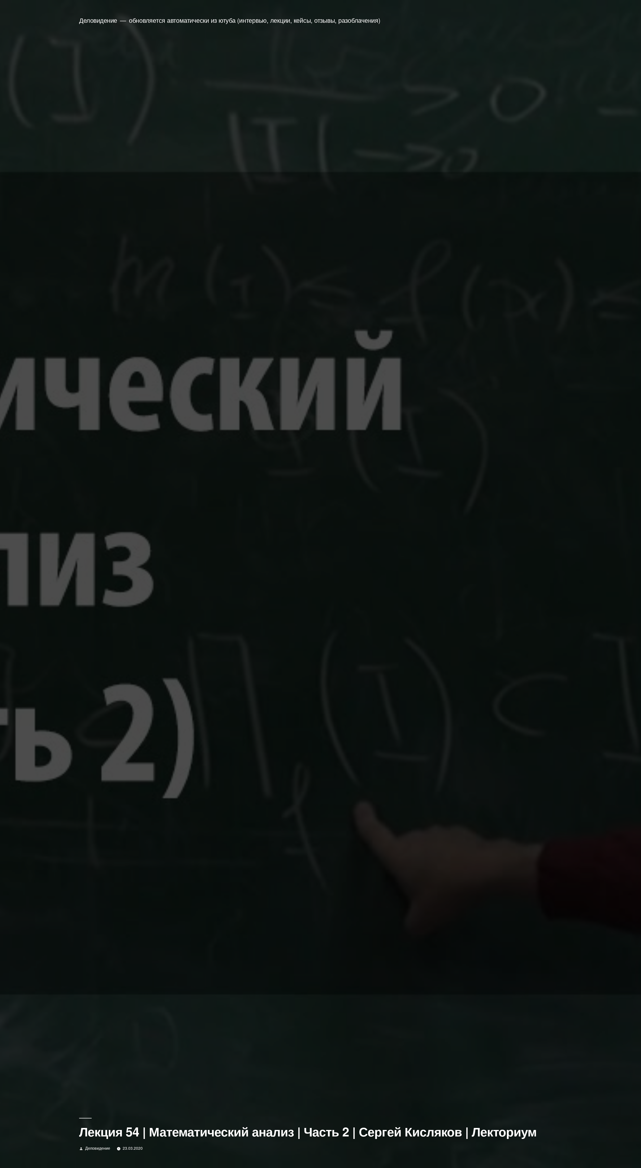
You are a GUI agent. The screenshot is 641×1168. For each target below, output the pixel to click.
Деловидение (98, 20)
